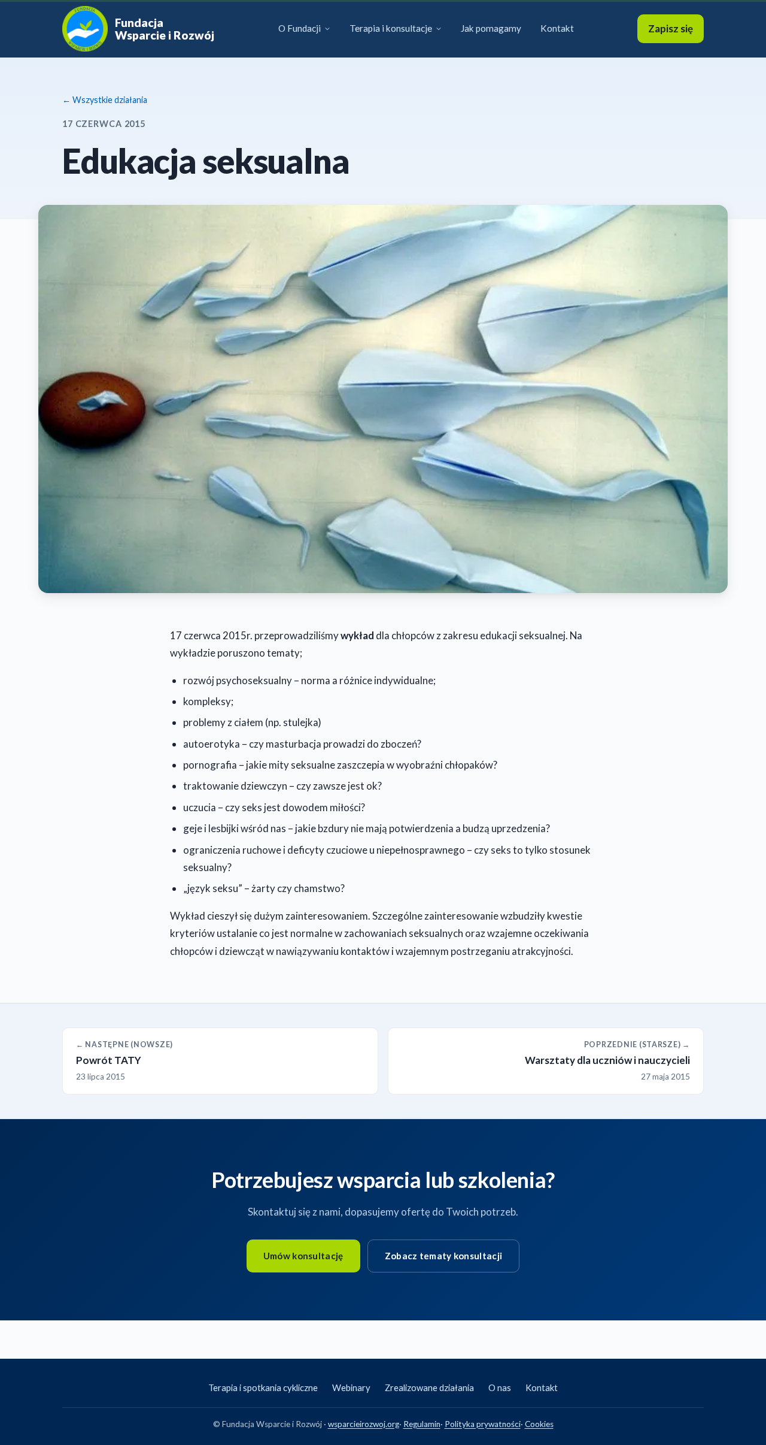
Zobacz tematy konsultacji (444, 1255)
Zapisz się (670, 28)
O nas (499, 1387)
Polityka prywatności (483, 1424)
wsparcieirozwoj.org (363, 1424)
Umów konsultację (303, 1255)
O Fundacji (299, 28)
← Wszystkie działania (104, 100)
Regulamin (421, 1424)
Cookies (539, 1424)
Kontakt (557, 28)
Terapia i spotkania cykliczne (263, 1387)
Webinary (351, 1387)
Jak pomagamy (491, 28)
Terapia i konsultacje (390, 28)
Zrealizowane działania (429, 1387)
